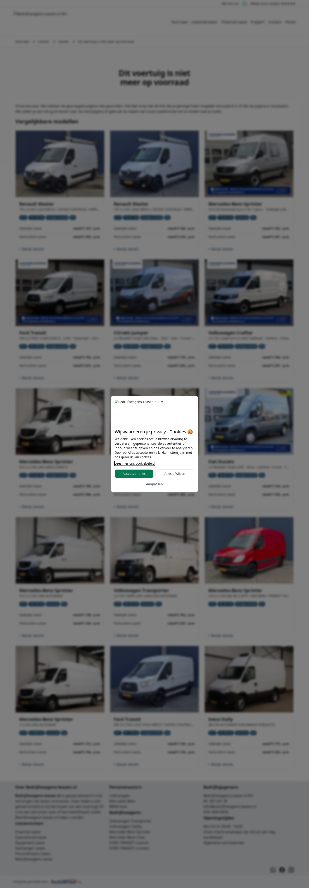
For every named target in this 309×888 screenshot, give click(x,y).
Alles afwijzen (174, 473)
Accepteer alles (134, 473)
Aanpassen (154, 484)
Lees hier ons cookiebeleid (135, 463)
